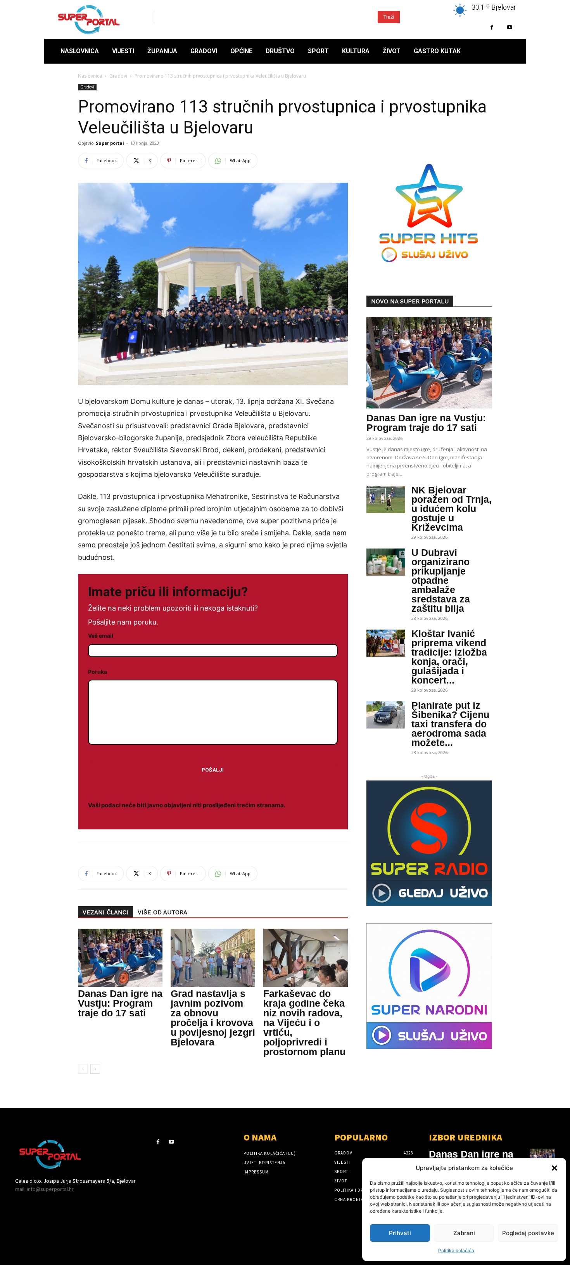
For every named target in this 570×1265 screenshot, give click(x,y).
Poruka (97, 671)
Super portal (110, 143)
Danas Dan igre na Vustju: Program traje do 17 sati (120, 1003)
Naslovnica (90, 76)
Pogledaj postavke (528, 1233)
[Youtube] (509, 27)
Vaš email (100, 635)
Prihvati (400, 1233)
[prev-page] (83, 1069)
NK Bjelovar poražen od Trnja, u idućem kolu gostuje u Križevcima (451, 509)
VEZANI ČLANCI (105, 912)
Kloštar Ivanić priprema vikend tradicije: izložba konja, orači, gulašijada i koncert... (449, 656)
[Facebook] (492, 27)
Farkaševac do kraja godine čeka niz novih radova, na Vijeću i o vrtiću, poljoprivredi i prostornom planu (304, 1022)
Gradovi (118, 76)
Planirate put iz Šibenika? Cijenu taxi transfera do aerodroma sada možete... (450, 724)
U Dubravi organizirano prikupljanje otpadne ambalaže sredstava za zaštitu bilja (440, 580)
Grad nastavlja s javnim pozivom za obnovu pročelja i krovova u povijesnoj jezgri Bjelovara (213, 1017)
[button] (554, 1168)
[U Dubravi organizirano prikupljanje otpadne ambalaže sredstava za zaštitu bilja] (385, 562)
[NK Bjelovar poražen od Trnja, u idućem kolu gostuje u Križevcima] (385, 499)
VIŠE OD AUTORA (162, 912)
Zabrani (464, 1233)
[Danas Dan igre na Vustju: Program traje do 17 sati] (120, 958)
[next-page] (95, 1069)
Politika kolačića (456, 1250)
